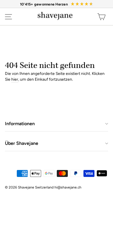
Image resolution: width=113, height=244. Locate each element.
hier (14, 79)
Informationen (20, 123)
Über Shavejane (21, 143)
